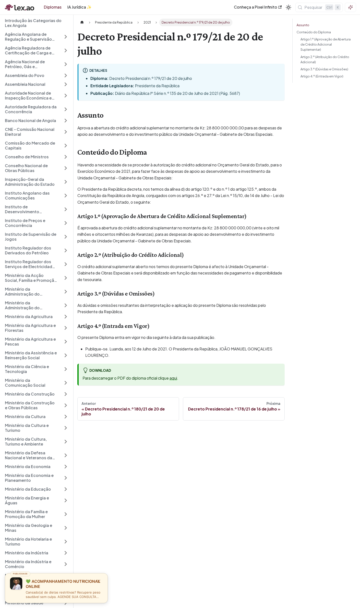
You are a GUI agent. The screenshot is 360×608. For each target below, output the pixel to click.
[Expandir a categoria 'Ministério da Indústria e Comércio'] (65, 564)
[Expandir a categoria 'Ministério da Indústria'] (65, 553)
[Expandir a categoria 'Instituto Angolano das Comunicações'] (65, 195)
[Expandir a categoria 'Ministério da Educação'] (65, 489)
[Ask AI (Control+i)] (350, 7)
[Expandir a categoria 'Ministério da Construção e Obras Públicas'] (65, 405)
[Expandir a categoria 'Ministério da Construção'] (65, 394)
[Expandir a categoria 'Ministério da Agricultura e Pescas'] (65, 341)
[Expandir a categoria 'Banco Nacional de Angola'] (65, 120)
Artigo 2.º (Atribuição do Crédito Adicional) (324, 59)
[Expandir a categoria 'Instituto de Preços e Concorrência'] (65, 223)
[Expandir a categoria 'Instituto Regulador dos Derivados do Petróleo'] (65, 250)
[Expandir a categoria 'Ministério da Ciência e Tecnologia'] (65, 369)
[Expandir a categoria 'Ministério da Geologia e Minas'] (65, 527)
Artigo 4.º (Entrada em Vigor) (321, 76)
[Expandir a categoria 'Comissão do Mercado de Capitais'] (65, 145)
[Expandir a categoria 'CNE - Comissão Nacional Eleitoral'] (65, 131)
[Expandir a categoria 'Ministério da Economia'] (65, 467)
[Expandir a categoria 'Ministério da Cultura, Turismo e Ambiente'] (65, 441)
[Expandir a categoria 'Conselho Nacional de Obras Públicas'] (65, 168)
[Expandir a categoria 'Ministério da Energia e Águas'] (65, 500)
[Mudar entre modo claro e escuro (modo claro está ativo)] (288, 7)
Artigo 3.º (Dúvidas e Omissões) (324, 69)
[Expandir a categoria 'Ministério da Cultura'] (65, 417)
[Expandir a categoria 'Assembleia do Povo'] (65, 75)
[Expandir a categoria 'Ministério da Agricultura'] (65, 317)
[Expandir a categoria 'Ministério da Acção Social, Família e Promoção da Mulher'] (65, 278)
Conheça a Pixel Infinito (255, 7)
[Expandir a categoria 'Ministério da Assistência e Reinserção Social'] (65, 355)
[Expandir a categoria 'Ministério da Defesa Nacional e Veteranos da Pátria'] (65, 455)
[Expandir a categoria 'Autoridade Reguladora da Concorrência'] (65, 109)
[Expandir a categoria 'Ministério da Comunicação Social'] (65, 382)
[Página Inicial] (82, 22)
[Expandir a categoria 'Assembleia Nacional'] (65, 84)
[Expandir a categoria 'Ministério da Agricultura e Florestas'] (65, 328)
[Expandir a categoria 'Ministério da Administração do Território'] (65, 291)
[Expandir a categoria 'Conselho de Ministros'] (65, 157)
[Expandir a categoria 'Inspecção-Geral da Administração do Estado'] (65, 181)
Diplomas (52, 7)
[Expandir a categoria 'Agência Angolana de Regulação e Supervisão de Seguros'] (65, 36)
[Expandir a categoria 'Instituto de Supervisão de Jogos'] (65, 236)
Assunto (303, 25)
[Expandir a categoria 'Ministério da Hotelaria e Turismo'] (65, 541)
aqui (173, 378)
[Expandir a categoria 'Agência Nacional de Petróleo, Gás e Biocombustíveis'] (65, 64)
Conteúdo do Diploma (314, 32)
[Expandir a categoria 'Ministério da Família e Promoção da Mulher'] (65, 514)
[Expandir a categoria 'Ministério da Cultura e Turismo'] (65, 428)
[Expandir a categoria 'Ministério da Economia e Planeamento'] (65, 478)
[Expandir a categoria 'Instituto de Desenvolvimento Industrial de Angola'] (65, 209)
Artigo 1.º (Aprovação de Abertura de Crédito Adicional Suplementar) (325, 44)
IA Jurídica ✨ (79, 7)
